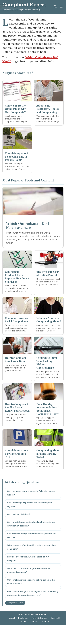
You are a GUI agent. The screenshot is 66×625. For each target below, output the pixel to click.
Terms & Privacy (39, 618)
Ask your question (15, 603)
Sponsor (46, 621)
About (12, 618)
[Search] (55, 7)
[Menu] (61, 7)
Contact (34, 621)
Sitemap (23, 621)
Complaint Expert (24, 5)
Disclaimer (23, 618)
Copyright (55, 618)
